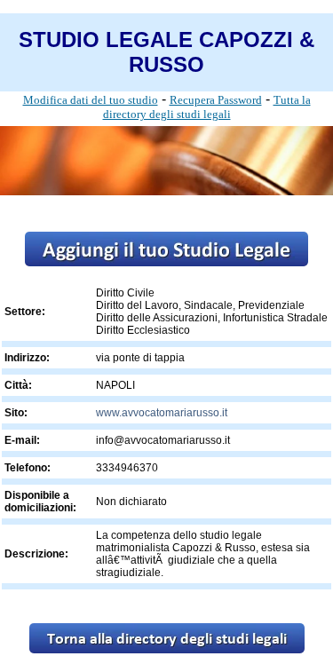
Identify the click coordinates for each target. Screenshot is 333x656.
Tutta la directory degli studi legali (207, 107)
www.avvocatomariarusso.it (161, 413)
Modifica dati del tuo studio (90, 100)
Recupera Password (216, 100)
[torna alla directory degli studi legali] (167, 648)
